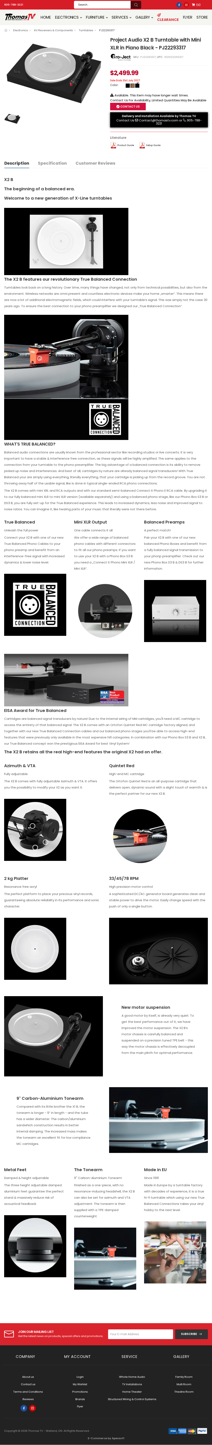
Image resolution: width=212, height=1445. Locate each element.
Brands (80, 1399)
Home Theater (132, 1392)
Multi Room (184, 1384)
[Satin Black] (128, 86)
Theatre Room (184, 1392)
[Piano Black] (137, 86)
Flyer (187, 17)
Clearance (168, 19)
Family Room (184, 1377)
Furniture (95, 17)
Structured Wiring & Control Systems (132, 1399)
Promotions (80, 1392)
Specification (52, 163)
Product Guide (125, 145)
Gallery (142, 17)
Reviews (28, 1399)
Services (120, 17)
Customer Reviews (95, 163)
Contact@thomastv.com (158, 120)
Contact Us (125, 120)
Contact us (28, 1384)
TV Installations (132, 1384)
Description (16, 163)
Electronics (67, 17)
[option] (54, 73)
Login (80, 1377)
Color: (114, 85)
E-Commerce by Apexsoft (106, 1438)
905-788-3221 (13, 5)
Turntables (86, 30)
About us (28, 1377)
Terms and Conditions (28, 1392)
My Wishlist (80, 1384)
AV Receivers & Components (53, 30)
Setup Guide (153, 145)
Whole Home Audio (132, 1377)
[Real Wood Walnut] (132, 86)
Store (202, 17)
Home (46, 17)
